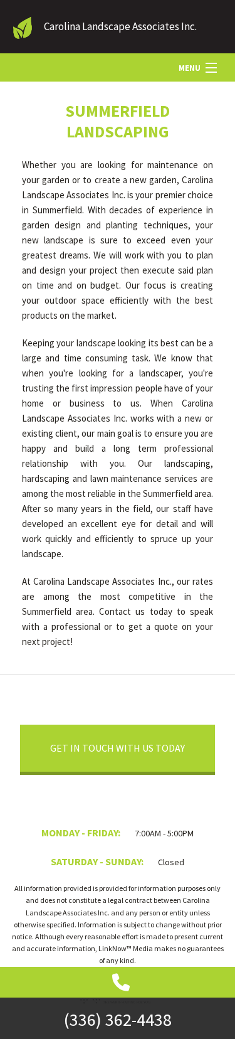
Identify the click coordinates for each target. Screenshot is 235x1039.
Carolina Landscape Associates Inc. (120, 26)
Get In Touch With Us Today (117, 748)
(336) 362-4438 (118, 1019)
